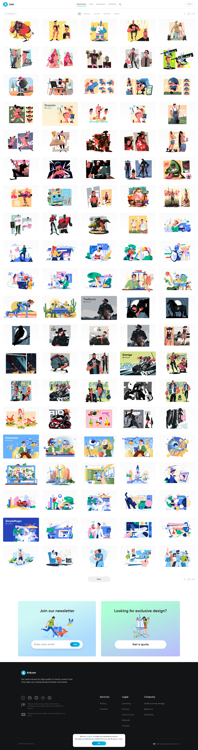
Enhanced (125, 294)
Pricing (103, 704)
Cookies (126, 726)
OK (99, 743)
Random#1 (86, 44)
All (79, 14)
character (87, 14)
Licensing (126, 704)
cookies (89, 736)
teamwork (106, 14)
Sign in (190, 4)
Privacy (125, 709)
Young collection (166, 44)
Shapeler (8, 100)
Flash (6, 44)
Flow (45, 44)
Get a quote (140, 644)
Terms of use (128, 715)
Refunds (126, 720)
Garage (163, 377)
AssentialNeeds (10, 571)
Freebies (104, 709)
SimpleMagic (165, 238)
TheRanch (125, 155)
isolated (116, 14)
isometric (97, 14)
